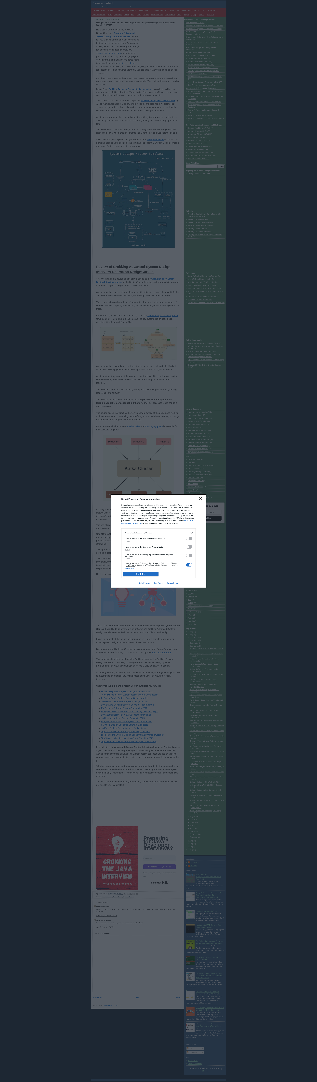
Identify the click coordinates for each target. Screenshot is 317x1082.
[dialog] (158, 541)
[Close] (201, 499)
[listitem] (158, 533)
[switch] (189, 538)
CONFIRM (140, 574)
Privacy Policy (172, 583)
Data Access (158, 583)
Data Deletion (144, 583)
